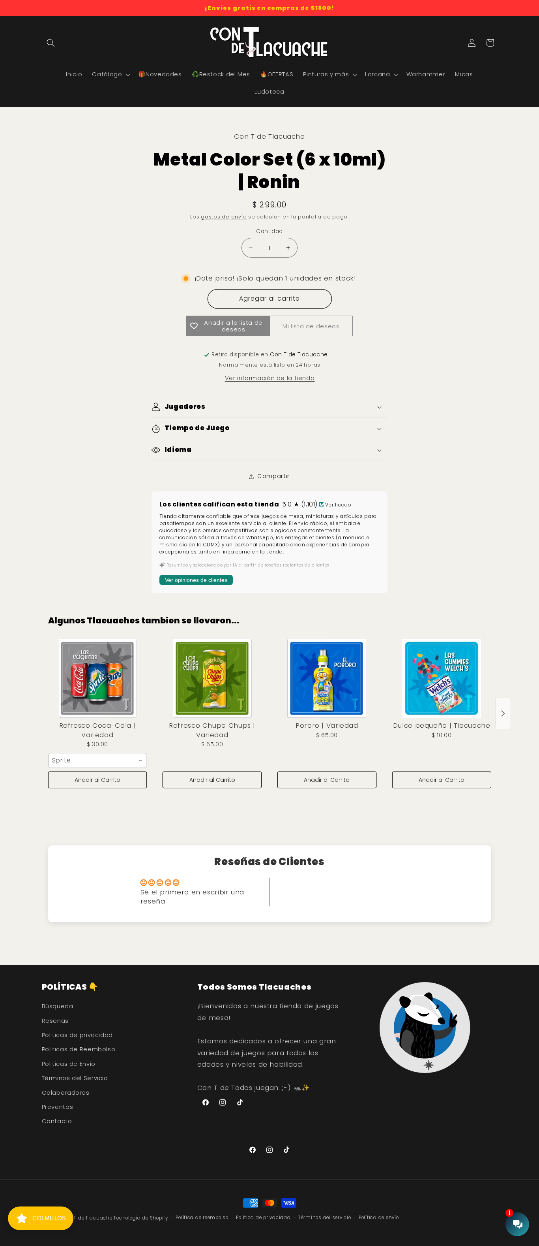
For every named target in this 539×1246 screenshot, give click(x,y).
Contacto (57, 1122)
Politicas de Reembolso (79, 1050)
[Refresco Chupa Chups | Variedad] (212, 678)
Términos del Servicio (75, 1078)
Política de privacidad (263, 1218)
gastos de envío (224, 216)
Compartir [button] (273, 476)
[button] (51, 43)
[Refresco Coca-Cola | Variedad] (98, 678)
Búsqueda (57, 1007)
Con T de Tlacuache (87, 1218)
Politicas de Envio (68, 1064)
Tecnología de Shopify (141, 1218)
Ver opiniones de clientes (196, 580)
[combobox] (98, 760)
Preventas (57, 1107)
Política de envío (379, 1218)
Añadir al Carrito (97, 780)
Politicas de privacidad (77, 1035)
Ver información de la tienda (270, 378)
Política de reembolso (202, 1218)
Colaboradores (66, 1093)
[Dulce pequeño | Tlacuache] (442, 678)
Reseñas (55, 1021)
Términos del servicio (324, 1218)
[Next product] (503, 713)
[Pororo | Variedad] (327, 678)
